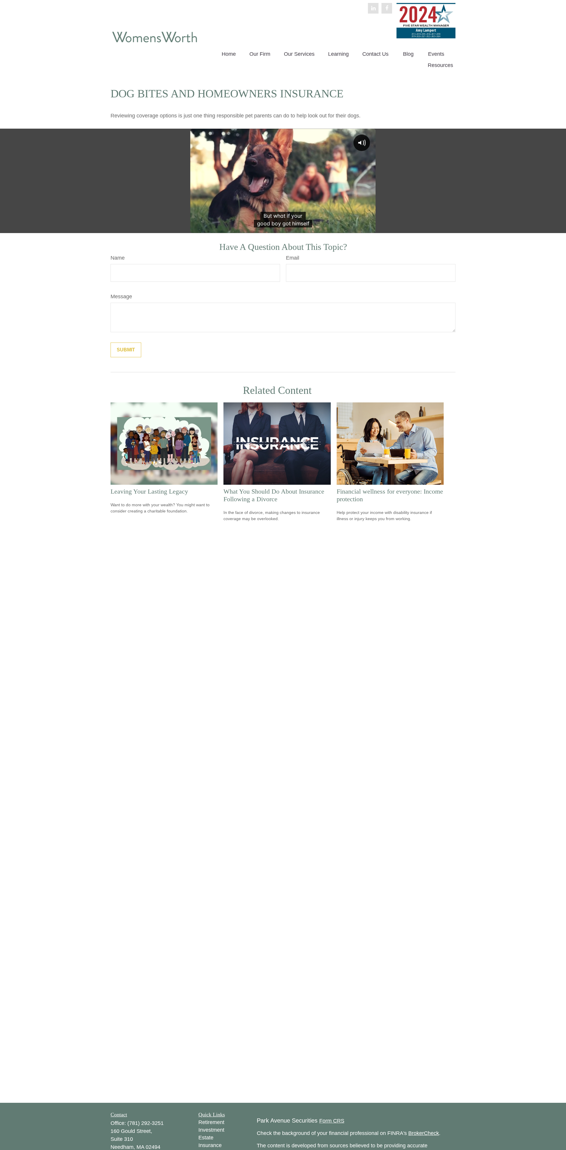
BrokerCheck (423, 1133)
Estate (205, 1138)
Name (118, 258)
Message (121, 296)
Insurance (210, 1145)
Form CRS (331, 1121)
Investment (211, 1130)
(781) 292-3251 (145, 1123)
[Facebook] (386, 8)
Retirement (211, 1122)
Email (292, 258)
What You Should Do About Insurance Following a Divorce (273, 495)
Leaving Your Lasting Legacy (149, 491)
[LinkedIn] (373, 8)
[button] (228, 54)
